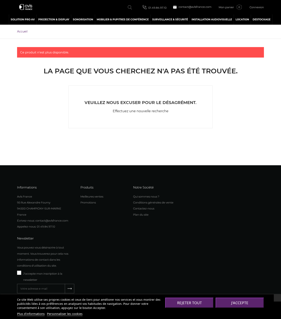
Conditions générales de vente (153, 202)
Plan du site (141, 214)
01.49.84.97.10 (157, 7)
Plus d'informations (31, 314)
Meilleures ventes (91, 196)
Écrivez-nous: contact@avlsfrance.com (42, 220)
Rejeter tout (189, 302)
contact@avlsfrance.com (192, 7)
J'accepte (239, 302)
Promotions (88, 202)
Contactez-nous (143, 208)
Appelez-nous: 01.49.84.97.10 (36, 226)
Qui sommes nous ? (146, 196)
